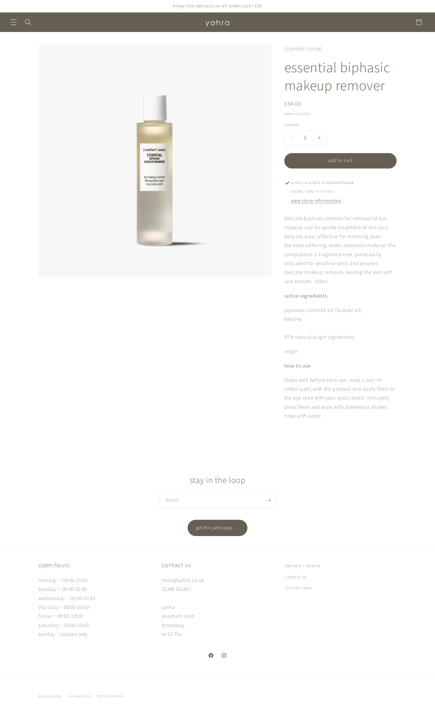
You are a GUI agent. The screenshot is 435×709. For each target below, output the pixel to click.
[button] (14, 22)
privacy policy (80, 696)
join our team (298, 588)
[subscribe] (269, 500)
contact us (295, 577)
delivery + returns (302, 565)
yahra (56, 696)
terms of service (111, 696)
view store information (316, 200)
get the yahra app (217, 528)
